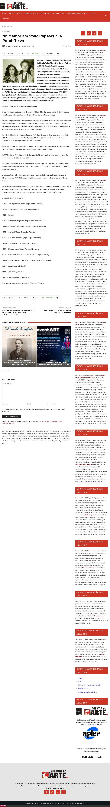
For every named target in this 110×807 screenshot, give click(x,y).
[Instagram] (89, 33)
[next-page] (7, 370)
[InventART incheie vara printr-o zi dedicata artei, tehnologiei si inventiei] (54, 346)
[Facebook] (83, 33)
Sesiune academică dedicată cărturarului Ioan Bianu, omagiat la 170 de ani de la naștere (19, 362)
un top (103, 50)
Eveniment (10, 26)
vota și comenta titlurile (83, 464)
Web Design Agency (73, 803)
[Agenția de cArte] (4, 46)
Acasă (4, 26)
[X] (100, 33)
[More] (58, 53)
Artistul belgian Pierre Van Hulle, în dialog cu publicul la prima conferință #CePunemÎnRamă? (18, 312)
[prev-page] (3, 370)
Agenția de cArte (14, 46)
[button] (105, 16)
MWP (82, 803)
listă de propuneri (89, 515)
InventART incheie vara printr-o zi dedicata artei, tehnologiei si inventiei (54, 363)
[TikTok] (94, 33)
